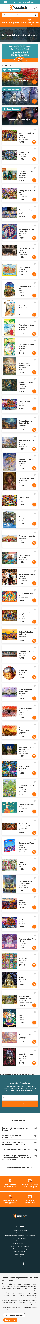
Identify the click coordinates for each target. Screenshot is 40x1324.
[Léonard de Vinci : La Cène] (9, 259)
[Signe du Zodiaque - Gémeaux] (9, 470)
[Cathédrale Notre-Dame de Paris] (9, 892)
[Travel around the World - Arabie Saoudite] (9, 720)
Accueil (4, 29)
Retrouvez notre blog (20, 1249)
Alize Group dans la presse (20, 1246)
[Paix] (9, 1027)
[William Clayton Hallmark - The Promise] (9, 374)
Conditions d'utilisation (20, 1233)
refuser (5, 1305)
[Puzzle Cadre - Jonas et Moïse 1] (9, 336)
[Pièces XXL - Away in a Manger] (9, 393)
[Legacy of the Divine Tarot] (9, 144)
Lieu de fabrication (20, 1251)
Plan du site (20, 1241)
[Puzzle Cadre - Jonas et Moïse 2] (9, 355)
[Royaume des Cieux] (9, 1046)
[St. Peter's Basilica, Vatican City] (9, 643)
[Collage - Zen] (9, 508)
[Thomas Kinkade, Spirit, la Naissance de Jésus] (9, 432)
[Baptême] (9, 528)
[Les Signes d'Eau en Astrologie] (9, 240)
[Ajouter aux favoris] (35, 70)
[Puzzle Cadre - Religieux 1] (9, 317)
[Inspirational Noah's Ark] (9, 451)
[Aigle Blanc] (9, 681)
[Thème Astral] (9, 163)
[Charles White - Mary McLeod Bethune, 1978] (9, 182)
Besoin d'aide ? (20, 1254)
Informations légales (20, 1230)
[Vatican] (9, 911)
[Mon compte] (34, 8)
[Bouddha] (9, 988)
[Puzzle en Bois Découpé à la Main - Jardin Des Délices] (9, 1007)
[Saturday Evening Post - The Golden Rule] (9, 585)
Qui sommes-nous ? (20, 1243)
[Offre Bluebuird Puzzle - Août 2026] (20, 53)
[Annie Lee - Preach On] (9, 547)
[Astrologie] (9, 969)
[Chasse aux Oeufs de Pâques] (9, 796)
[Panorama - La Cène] (9, 662)
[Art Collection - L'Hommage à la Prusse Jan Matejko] (9, 835)
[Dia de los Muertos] (9, 604)
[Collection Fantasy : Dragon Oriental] (9, 1065)
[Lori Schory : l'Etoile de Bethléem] (9, 297)
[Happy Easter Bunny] (9, 815)
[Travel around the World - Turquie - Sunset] (9, 739)
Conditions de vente (20, 1238)
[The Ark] (9, 931)
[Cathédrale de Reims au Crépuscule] (9, 758)
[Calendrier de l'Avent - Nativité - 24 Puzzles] (9, 854)
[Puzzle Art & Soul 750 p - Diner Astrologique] (9, 950)
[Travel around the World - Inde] (9, 700)
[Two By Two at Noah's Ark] (9, 201)
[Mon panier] (37, 7)
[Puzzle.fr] (19, 8)
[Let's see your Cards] (9, 489)
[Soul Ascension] (9, 777)
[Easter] (9, 873)
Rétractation (20, 1257)
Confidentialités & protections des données (20, 1235)
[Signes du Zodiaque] (9, 221)
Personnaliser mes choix (14, 1315)
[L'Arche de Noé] (9, 278)
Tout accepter (10, 1320)
